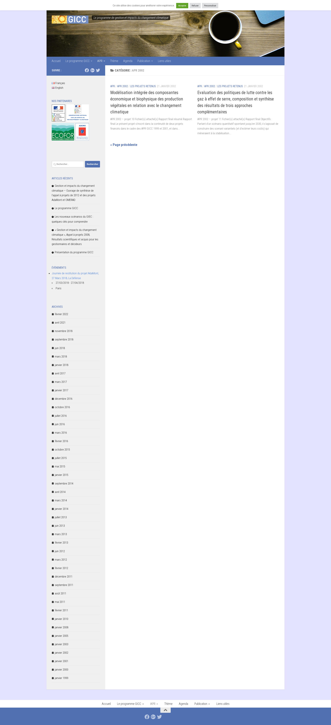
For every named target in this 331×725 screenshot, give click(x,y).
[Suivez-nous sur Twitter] (98, 70)
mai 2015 (60, 466)
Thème (114, 61)
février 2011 (61, 610)
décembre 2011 (63, 576)
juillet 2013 (61, 517)
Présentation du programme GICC (74, 252)
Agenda (127, 61)
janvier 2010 (61, 619)
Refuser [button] (195, 5)
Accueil (56, 61)
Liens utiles (164, 61)
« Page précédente (123, 145)
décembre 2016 (63, 398)
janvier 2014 (61, 508)
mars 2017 (61, 382)
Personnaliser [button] (210, 5)
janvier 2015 (61, 475)
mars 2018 (61, 356)
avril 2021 (60, 322)
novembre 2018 (63, 331)
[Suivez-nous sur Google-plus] (92, 70)
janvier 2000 (61, 669)
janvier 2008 (61, 627)
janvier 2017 (61, 390)
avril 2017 (60, 373)
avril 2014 (60, 492)
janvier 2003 (61, 644)
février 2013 (61, 542)
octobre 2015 (62, 449)
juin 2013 (60, 525)
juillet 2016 (61, 415)
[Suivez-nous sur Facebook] (87, 70)
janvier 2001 (61, 661)
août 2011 (60, 593)
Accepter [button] (182, 5)
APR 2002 (122, 86)
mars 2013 (61, 534)
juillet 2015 (61, 458)
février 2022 (61, 314)
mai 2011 (60, 602)
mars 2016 (61, 432)
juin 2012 (60, 551)
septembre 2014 (64, 483)
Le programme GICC (77, 61)
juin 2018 (60, 348)
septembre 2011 (64, 585)
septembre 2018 (64, 339)
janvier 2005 (61, 635)
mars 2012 (61, 559)
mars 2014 (61, 500)
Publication (143, 61)
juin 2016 (60, 424)
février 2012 (61, 568)
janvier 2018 (61, 365)
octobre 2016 (62, 407)
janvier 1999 (61, 678)
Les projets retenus (143, 86)
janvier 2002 (61, 652)
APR (99, 61)
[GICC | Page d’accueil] (70, 20)
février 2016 (61, 441)
